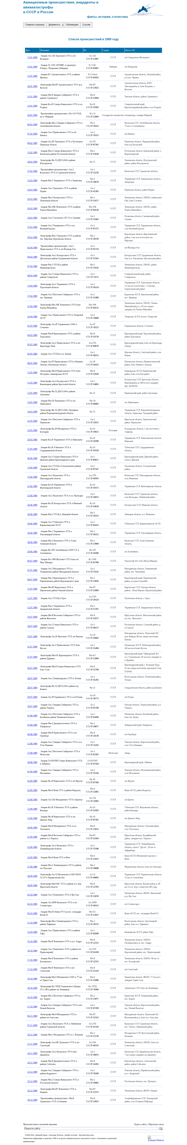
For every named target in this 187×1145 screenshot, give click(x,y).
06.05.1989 (32, 354)
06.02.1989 (32, 124)
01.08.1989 (32, 715)
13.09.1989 (32, 809)
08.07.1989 (32, 579)
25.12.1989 (32, 1081)
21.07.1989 (32, 646)
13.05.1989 (32, 393)
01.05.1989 (32, 326)
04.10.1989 (32, 904)
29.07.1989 (32, 697)
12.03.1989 (32, 180)
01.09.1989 (32, 771)
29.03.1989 (32, 237)
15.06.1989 (32, 477)
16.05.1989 (32, 411)
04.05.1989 (32, 335)
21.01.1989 (32, 96)
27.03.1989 (32, 227)
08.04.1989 (32, 275)
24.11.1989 (32, 1053)
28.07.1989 (32, 678)
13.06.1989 (32, 467)
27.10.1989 (32, 1006)
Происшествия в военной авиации (40, 1124)
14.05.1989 (32, 402)
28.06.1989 (32, 542)
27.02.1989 (32, 171)
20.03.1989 (32, 199)
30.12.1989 (32, 1100)
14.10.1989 (32, 932)
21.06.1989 (32, 486)
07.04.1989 (32, 266)
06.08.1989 (32, 734)
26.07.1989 (32, 668)
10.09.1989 (32, 799)
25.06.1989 (32, 495)
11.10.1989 (32, 922)
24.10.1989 (32, 997)
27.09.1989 (32, 867)
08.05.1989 (32, 363)
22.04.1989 (32, 316)
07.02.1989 (32, 134)
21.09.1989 (32, 837)
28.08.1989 (32, 762)
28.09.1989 (32, 876)
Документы (54, 24)
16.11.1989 (32, 1034)
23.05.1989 (32, 430)
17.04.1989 (32, 296)
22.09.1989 (32, 847)
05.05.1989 (32, 344)
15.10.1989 (32, 941)
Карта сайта (140, 1124)
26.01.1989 (32, 115)
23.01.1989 (32, 106)
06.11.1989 (32, 1016)
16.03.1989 (32, 190)
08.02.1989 (32, 143)
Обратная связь (156, 1124)
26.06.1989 (32, 505)
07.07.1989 (32, 570)
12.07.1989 (32, 598)
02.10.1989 (32, 895)
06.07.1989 (32, 561)
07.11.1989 (32, 1025)
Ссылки (86, 24)
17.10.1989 (32, 960)
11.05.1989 (32, 372)
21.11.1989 (32, 1044)
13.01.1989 (32, 57)
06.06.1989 (32, 458)
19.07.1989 (32, 636)
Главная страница (34, 24)
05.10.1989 (32, 913)
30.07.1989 (32, 706)
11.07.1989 (32, 589)
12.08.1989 (32, 743)
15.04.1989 (32, 286)
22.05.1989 (32, 421)
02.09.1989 (32, 781)
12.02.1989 (32, 152)
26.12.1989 (32, 1090)
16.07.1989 (32, 617)
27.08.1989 (32, 753)
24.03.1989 (32, 218)
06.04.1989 (32, 257)
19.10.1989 (32, 978)
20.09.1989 (32, 827)
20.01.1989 (32, 86)
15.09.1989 (32, 818)
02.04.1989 (32, 247)
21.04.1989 (32, 306)
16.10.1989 (32, 950)
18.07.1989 (32, 626)
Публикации (72, 24)
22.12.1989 (32, 1072)
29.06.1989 (32, 551)
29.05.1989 (32, 439)
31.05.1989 (32, 449)
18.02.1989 (32, 162)
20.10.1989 (32, 988)
